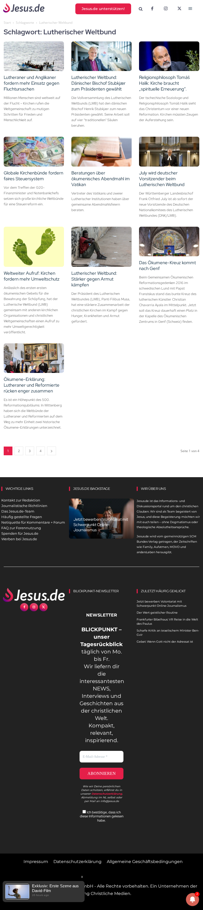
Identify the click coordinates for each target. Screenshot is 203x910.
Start (7, 22)
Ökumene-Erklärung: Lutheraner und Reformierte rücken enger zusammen (31, 385)
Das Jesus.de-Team (17, 511)
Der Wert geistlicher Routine (157, 612)
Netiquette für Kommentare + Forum (33, 522)
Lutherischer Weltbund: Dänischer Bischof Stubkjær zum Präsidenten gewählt (98, 83)
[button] (140, 9)
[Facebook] (152, 9)
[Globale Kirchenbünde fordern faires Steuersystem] (34, 152)
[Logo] (33, 594)
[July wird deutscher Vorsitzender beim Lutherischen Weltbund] (169, 152)
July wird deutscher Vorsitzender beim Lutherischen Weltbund (161, 178)
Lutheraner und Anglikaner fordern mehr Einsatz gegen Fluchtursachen (31, 83)
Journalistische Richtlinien (24, 506)
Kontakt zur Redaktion (20, 500)
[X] (179, 9)
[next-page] (51, 451)
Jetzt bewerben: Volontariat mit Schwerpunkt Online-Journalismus (100, 525)
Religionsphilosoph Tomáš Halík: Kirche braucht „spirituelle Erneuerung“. (164, 83)
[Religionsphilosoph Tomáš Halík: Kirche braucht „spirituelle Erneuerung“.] (169, 56)
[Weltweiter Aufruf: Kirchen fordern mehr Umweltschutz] (34, 247)
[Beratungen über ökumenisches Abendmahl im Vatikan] (101, 152)
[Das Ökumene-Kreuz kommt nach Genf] (169, 242)
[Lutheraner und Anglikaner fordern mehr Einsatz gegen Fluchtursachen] (34, 56)
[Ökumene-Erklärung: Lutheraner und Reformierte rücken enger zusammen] (34, 358)
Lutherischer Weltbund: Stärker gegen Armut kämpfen (94, 279)
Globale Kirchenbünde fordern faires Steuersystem (33, 176)
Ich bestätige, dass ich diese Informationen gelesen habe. (101, 816)
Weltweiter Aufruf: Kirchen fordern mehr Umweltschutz (31, 276)
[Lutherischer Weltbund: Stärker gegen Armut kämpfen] (101, 247)
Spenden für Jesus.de (19, 533)
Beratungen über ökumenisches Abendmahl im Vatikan (100, 178)
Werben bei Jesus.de (19, 539)
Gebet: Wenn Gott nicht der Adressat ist (165, 641)
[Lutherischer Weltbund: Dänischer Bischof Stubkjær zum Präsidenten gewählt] (101, 56)
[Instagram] (165, 9)
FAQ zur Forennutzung (21, 528)
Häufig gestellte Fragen (21, 517)
